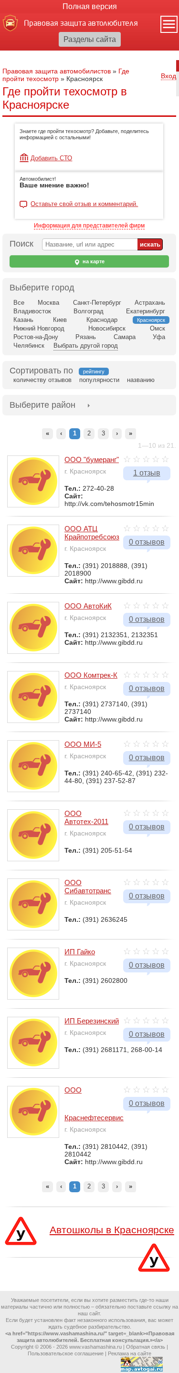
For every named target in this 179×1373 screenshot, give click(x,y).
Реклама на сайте (129, 1353)
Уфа (159, 337)
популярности (99, 379)
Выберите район (42, 405)
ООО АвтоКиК (88, 606)
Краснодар (101, 319)
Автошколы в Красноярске (112, 1229)
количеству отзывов (42, 379)
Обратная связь (145, 1347)
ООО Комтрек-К (90, 675)
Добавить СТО (51, 158)
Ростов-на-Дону (35, 337)
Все (18, 302)
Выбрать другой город (85, 345)
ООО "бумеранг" (91, 459)
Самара (125, 337)
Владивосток (32, 311)
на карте (93, 261)
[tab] (42, 405)
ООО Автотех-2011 (86, 817)
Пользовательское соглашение (66, 1353)
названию (141, 379)
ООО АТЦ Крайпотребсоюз (91, 533)
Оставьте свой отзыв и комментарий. (84, 204)
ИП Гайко (79, 952)
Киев (60, 319)
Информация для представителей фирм (89, 225)
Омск (157, 328)
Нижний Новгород (38, 328)
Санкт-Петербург (97, 302)
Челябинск (28, 345)
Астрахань (150, 302)
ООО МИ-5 (82, 744)
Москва (48, 302)
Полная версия (90, 6)
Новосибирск (107, 328)
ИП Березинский (91, 1021)
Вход (168, 76)
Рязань (85, 337)
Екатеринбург (145, 311)
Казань (23, 319)
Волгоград (89, 311)
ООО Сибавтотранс (87, 886)
